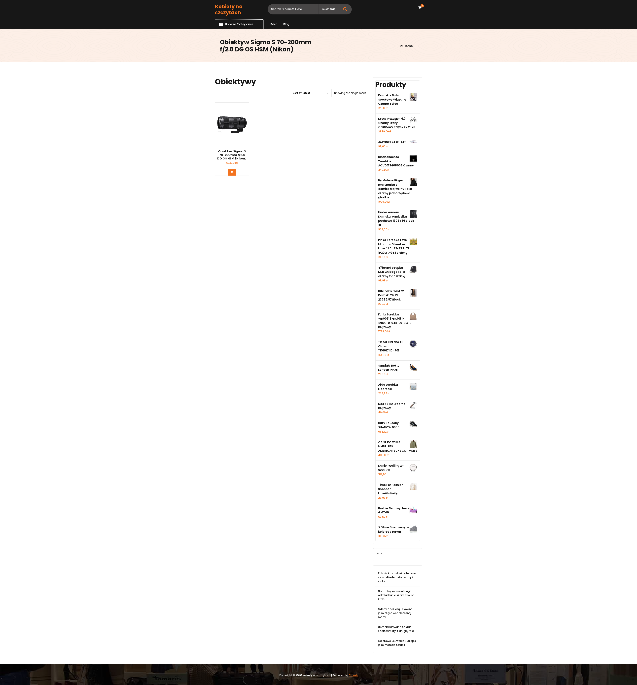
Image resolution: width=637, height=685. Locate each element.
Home (408, 46)
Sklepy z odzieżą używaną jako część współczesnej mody (395, 613)
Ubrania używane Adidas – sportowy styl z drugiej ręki (396, 629)
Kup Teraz (234, 172)
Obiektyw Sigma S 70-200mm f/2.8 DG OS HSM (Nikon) (232, 155)
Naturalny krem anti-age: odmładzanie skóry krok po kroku (396, 595)
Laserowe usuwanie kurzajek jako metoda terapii (397, 643)
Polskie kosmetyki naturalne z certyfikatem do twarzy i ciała (397, 577)
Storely (353, 675)
